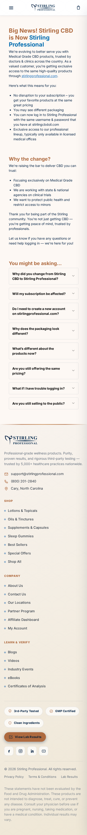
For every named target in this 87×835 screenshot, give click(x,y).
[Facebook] (8, 751)
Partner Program (21, 611)
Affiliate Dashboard (23, 620)
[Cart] (78, 8)
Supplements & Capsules (28, 527)
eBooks (14, 678)
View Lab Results (28, 737)
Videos (13, 661)
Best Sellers (17, 545)
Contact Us (17, 594)
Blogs (12, 652)
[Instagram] (20, 751)
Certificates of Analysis (27, 686)
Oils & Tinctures (21, 519)
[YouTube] (43, 751)
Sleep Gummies (21, 536)
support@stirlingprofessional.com (37, 474)
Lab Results (69, 777)
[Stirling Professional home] (43, 7)
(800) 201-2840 (23, 481)
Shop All (14, 562)
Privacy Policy (14, 777)
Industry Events (20, 669)
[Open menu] (8, 8)
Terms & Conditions (42, 777)
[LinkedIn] (32, 751)
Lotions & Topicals (22, 511)
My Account (17, 628)
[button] (43, 276)
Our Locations (19, 602)
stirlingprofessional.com (39, 76)
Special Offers (19, 553)
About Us (15, 586)
